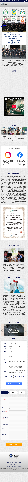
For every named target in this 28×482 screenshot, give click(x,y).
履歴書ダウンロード (13, 383)
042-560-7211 (11, 466)
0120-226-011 (3, 25)
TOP (26, 471)
